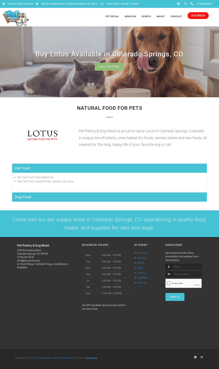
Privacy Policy (43, 357)
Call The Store (109, 66)
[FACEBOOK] (178, 4)
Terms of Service (62, 357)
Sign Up (175, 297)
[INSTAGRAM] (185, 4)
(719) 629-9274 (25, 257)
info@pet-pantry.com (28, 260)
